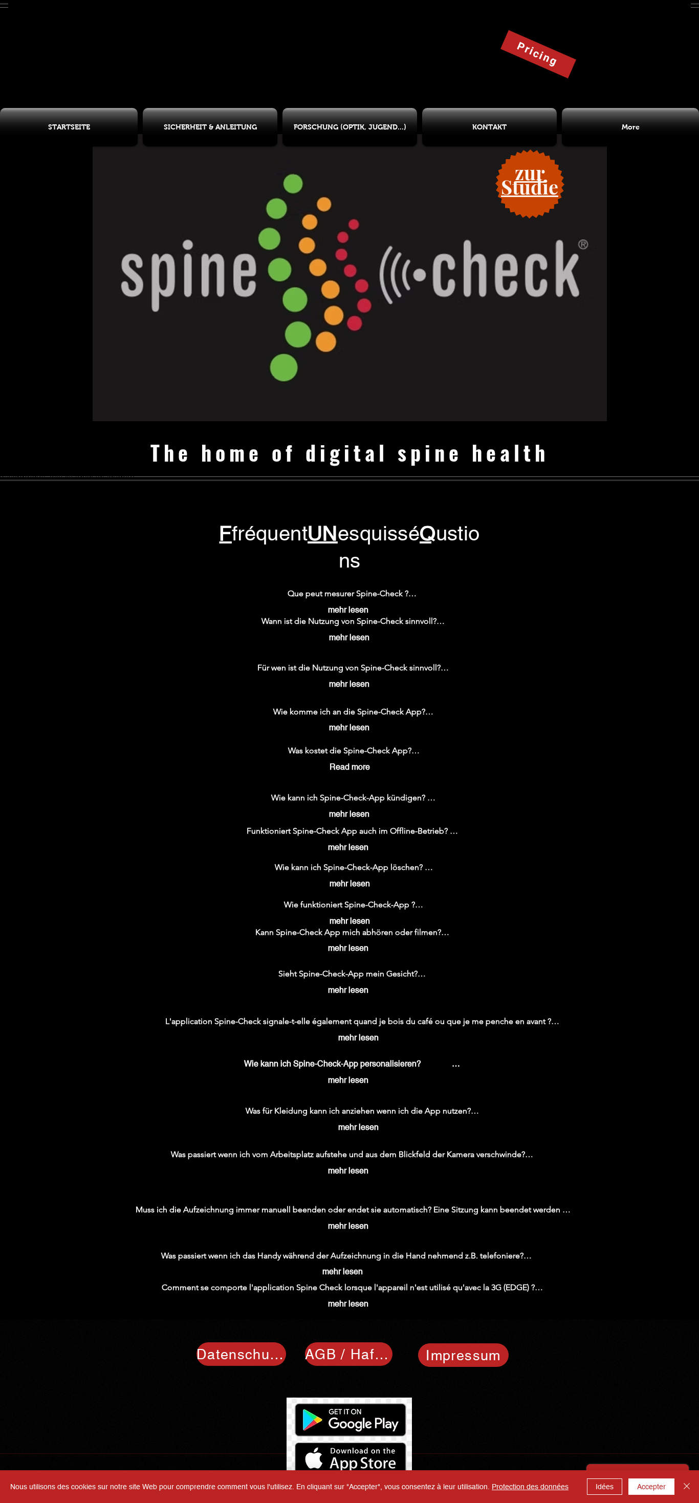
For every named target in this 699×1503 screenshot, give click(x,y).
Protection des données (530, 1487)
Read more (350, 767)
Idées (605, 1487)
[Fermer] (687, 1486)
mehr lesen (348, 610)
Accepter (651, 1487)
